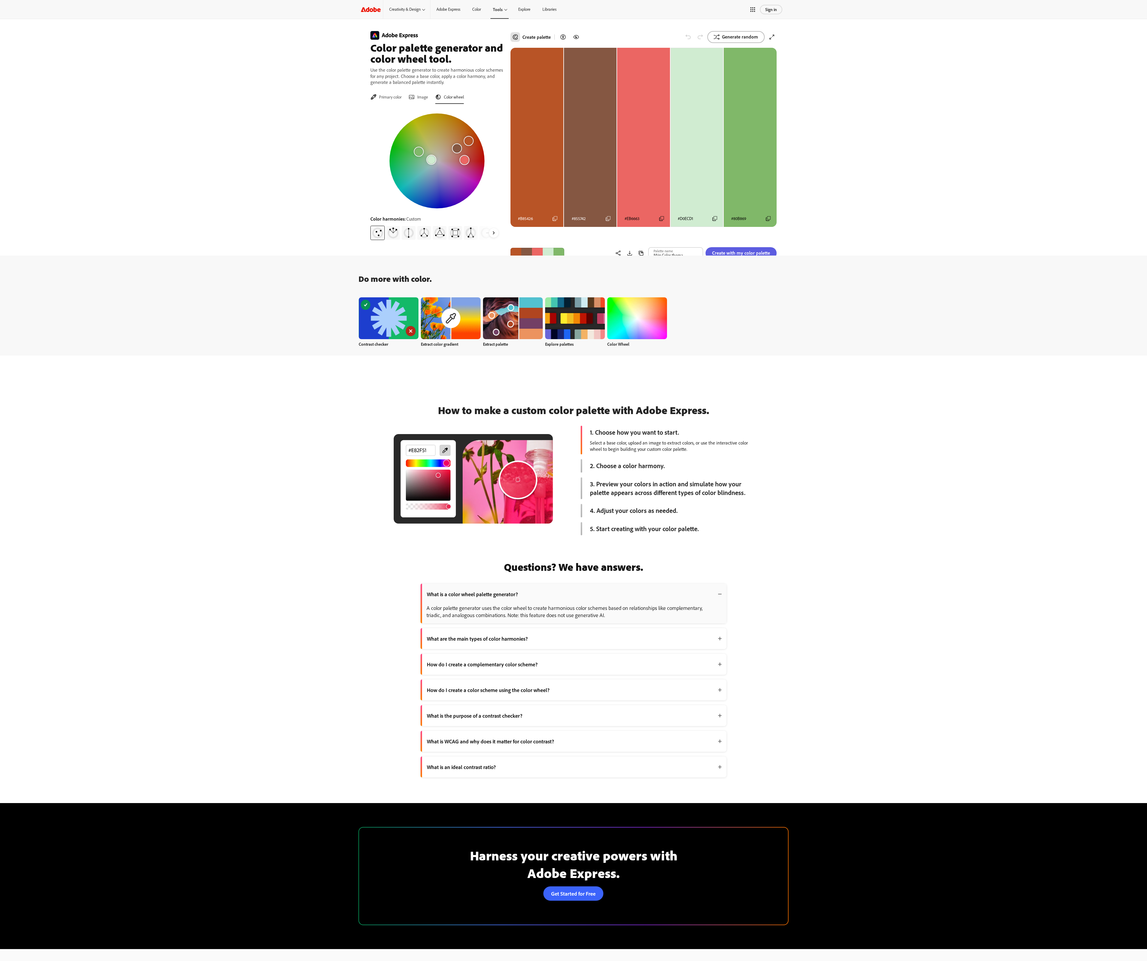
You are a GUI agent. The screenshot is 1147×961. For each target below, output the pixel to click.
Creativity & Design (405, 9)
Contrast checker (373, 344)
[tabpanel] (436, 174)
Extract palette (495, 344)
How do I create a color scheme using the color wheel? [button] (488, 690)
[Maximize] (772, 37)
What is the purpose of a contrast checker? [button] (474, 715)
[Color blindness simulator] (576, 37)
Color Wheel (618, 344)
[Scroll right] (494, 233)
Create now (389, 318)
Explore (524, 9)
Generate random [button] (740, 37)
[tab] (385, 97)
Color (476, 9)
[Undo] (688, 37)
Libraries (549, 9)
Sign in (771, 9)
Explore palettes (559, 344)
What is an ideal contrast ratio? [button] (461, 767)
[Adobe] (370, 9)
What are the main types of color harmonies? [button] (477, 638)
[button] (752, 9)
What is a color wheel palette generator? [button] (472, 594)
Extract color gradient (439, 344)
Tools (498, 9)
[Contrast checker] (563, 37)
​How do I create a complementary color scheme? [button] (482, 664)
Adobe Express (448, 9)
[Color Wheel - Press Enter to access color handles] (437, 161)
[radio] (377, 233)
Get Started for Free (573, 893)
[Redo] (700, 37)
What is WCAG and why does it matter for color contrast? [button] (490, 741)
